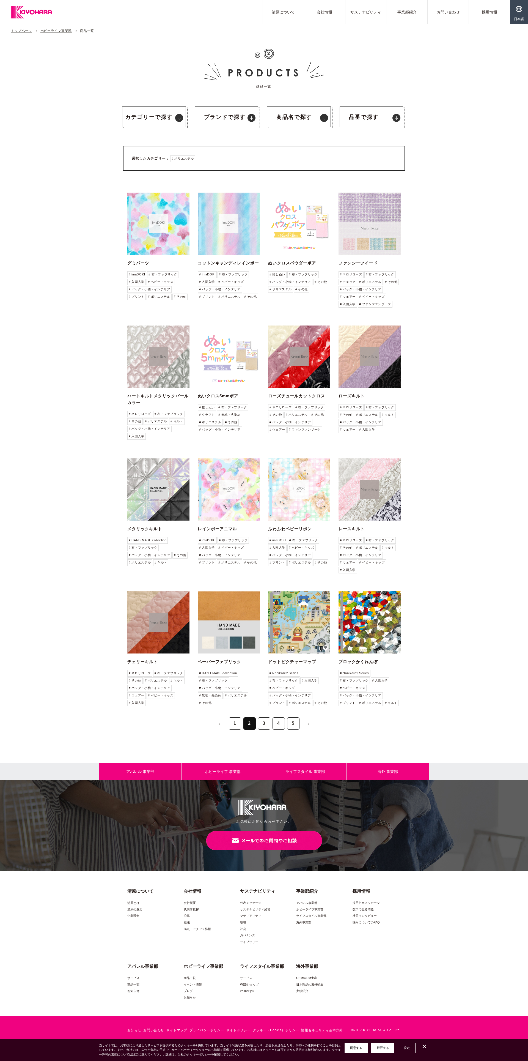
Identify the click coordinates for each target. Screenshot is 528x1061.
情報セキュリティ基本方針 (322, 1030)
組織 (187, 922)
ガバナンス (247, 935)
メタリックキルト (144, 528)
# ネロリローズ (351, 274)
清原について (283, 12)
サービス (133, 978)
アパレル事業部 (306, 902)
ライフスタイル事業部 (311, 915)
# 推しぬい (277, 274)
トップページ (21, 31)
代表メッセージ (250, 902)
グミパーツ (138, 263)
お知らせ (133, 990)
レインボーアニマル (217, 528)
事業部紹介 (407, 12)
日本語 (519, 19)
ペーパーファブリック (219, 661)
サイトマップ (176, 1030)
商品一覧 (133, 984)
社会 (243, 929)
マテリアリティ (250, 915)
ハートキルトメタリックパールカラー (158, 399)
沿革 (187, 915)
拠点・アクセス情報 (197, 929)
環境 (243, 922)
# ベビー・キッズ (160, 281)
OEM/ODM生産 (306, 978)
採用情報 (489, 12)
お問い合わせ (448, 12)
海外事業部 (303, 922)
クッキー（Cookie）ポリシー (276, 1030)
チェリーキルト (142, 661)
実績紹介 (302, 990)
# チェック (348, 281)
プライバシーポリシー (206, 1030)
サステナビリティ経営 (255, 909)
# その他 (180, 296)
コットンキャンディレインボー (228, 263)
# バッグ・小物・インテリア (149, 289)
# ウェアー (348, 296)
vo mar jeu (247, 990)
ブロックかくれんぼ (358, 661)
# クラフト (207, 414)
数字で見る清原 (363, 909)
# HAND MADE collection (147, 540)
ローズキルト (352, 395)
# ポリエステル (183, 158)
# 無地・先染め (229, 414)
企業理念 (133, 915)
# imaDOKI (137, 274)
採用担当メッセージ (366, 902)
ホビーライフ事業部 (56, 31)
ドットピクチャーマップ (292, 661)
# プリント (136, 296)
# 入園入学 (136, 281)
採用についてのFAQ (366, 922)
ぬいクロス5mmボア (218, 395)
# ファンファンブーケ (375, 304)
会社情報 (324, 12)
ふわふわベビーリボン (290, 528)
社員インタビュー (365, 915)
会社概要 (190, 902)
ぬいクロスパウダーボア (292, 263)
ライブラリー (249, 942)
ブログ (188, 990)
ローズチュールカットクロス (296, 395)
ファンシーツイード (358, 263)
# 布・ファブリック (162, 274)
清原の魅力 (134, 909)
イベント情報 (193, 984)
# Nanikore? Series (284, 673)
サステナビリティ (365, 12)
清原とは (133, 902)
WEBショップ (249, 984)
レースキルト (352, 528)
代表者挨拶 (191, 909)
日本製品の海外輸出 (309, 984)
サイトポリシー (238, 1030)
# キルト (176, 421)
